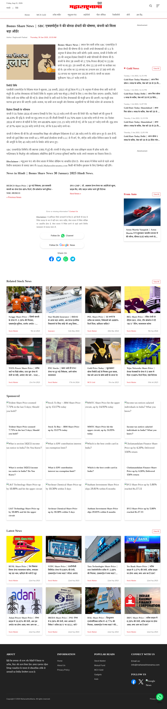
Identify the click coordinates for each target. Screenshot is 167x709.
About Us (61, 665)
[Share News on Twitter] (58, 259)
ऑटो (128, 15)
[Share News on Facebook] (51, 259)
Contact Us (73, 211)
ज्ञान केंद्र (139, 15)
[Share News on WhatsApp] (65, 259)
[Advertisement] (142, 43)
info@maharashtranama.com (145, 665)
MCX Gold (41, 15)
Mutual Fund (99, 665)
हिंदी (16, 8)
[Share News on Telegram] (72, 259)
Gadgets (98, 675)
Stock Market (100, 661)
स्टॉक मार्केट (57, 15)
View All (156, 68)
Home (27, 15)
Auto (96, 679)
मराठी (8, 8)
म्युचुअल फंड (72, 15)
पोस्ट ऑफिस (101, 15)
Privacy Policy (63, 670)
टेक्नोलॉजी (116, 15)
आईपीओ (86, 15)
